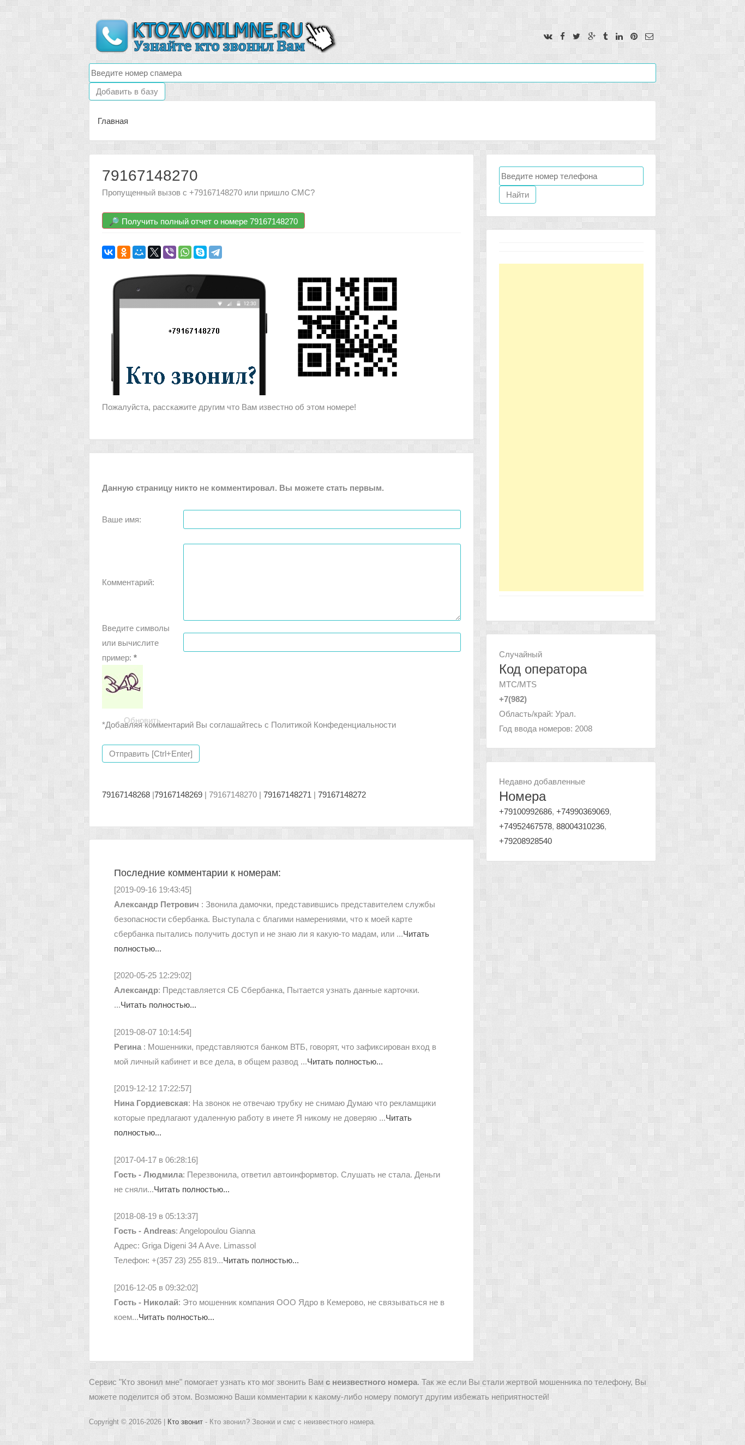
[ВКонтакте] (108, 252)
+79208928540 (525, 841)
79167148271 (287, 794)
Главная (113, 121)
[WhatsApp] (184, 252)
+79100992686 (525, 811)
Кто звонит (185, 1422)
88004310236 (580, 826)
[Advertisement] (571, 427)
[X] (154, 252)
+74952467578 (525, 826)
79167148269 (178, 794)
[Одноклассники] (123, 252)
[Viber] (169, 252)
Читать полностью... (158, 1004)
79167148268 (126, 794)
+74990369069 (582, 811)
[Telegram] (215, 252)
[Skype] (200, 252)
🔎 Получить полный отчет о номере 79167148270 (203, 221)
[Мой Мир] (139, 252)
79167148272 (342, 794)
